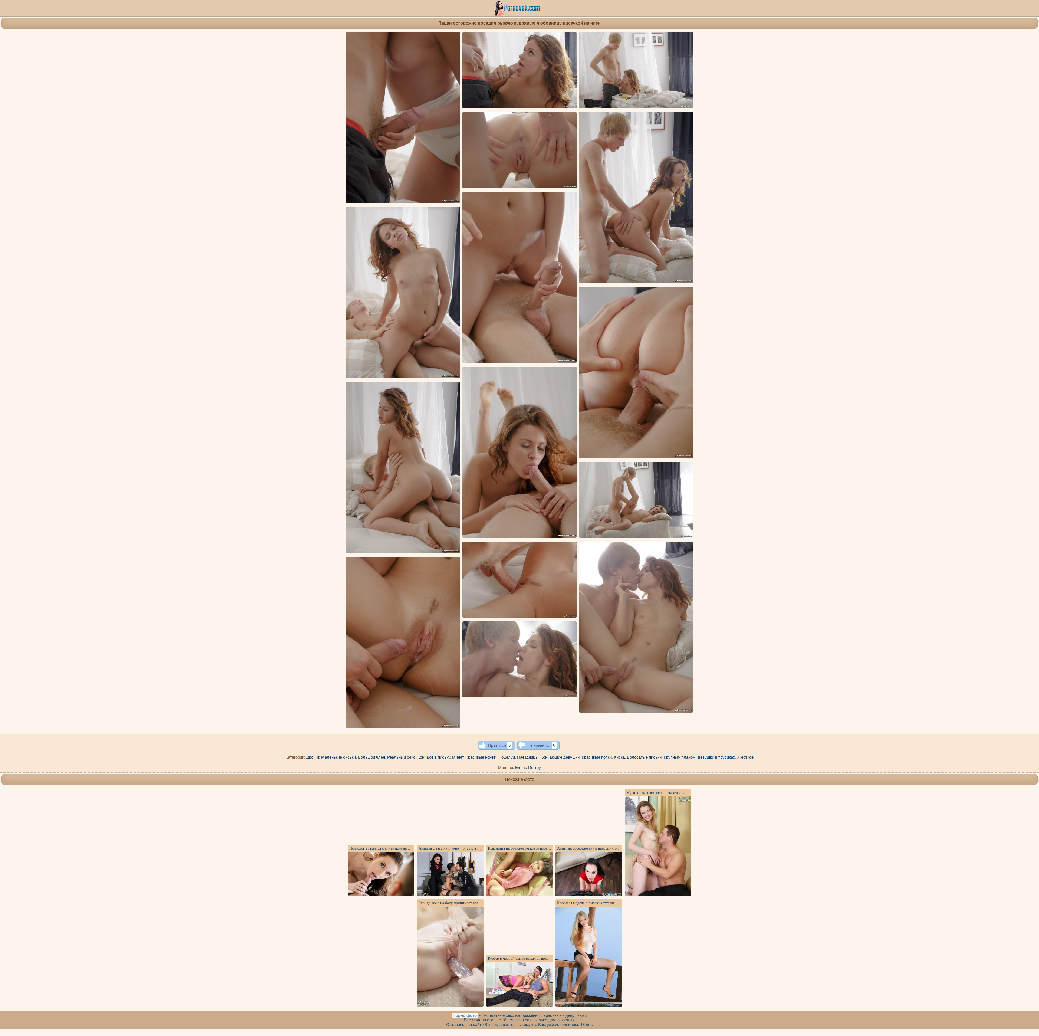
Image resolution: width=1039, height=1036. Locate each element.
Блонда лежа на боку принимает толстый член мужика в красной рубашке (480, 903)
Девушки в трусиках (716, 757)
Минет (457, 757)
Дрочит (312, 757)
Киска (619, 757)
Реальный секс (401, 757)
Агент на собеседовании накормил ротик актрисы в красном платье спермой (620, 848)
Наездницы (527, 757)
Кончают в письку (433, 757)
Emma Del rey (528, 767)
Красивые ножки (481, 757)
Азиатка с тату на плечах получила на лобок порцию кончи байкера (474, 848)
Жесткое (745, 757)
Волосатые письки (644, 757)
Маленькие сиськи (338, 757)
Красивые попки (597, 757)
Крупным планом (679, 757)
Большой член (371, 757)
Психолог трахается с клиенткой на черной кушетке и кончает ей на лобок (410, 848)
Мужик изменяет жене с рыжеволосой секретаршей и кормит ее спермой (686, 793)
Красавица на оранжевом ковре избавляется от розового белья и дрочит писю (551, 848)
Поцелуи (506, 757)
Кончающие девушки (560, 757)
